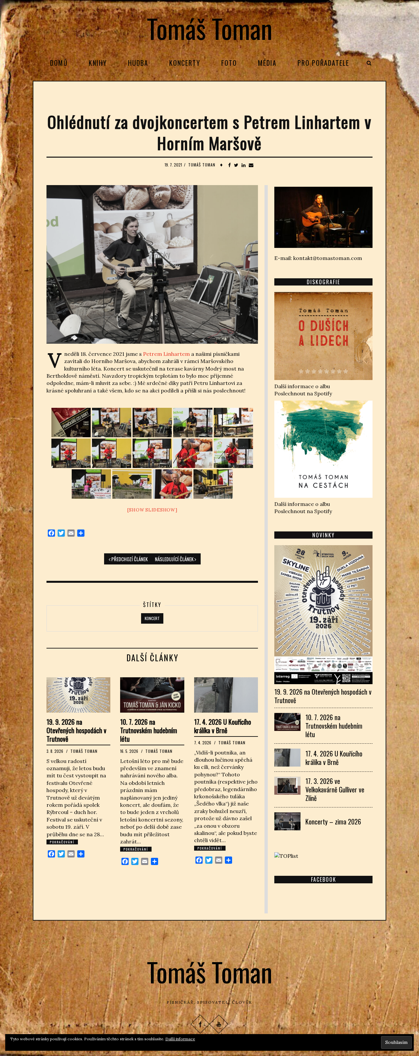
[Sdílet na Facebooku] (229, 165)
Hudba (138, 63)
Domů (59, 63)
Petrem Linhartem (166, 354)
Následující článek (174, 559)
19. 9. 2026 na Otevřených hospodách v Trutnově (76, 730)
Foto (229, 63)
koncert (152, 618)
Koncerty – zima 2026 (333, 821)
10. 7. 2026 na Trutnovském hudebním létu (148, 730)
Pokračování (62, 842)
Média (267, 63)
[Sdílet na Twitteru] (236, 165)
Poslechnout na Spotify (303, 393)
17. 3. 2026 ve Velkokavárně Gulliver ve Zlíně (334, 789)
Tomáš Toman (209, 28)
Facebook (323, 879)
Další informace (180, 1038)
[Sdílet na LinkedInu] (243, 165)
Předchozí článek (129, 559)
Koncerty (184, 63)
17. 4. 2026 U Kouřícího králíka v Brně (222, 726)
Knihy (98, 63)
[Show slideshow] (152, 510)
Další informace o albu (302, 386)
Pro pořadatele (323, 63)
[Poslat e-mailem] (251, 165)
